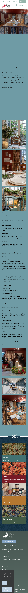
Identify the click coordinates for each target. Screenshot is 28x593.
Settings (4, 579)
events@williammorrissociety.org (10, 290)
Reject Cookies (6, 589)
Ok (4, 583)
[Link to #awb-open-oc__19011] (16, 5)
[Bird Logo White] (8, 532)
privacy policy (5, 576)
